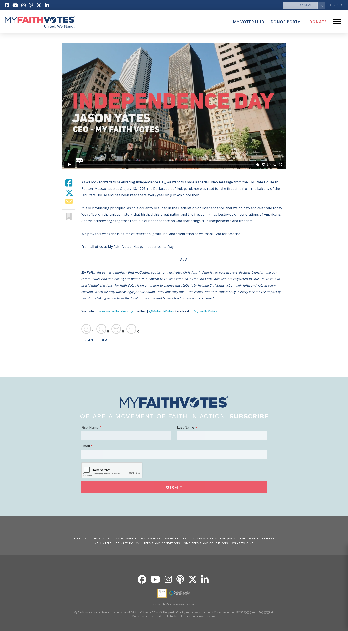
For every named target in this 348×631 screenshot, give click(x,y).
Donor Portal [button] (287, 21)
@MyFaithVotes (162, 311)
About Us (79, 538)
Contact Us (100, 538)
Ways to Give (242, 543)
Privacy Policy (128, 543)
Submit (174, 487)
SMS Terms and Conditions (206, 543)
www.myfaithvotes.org (115, 311)
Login (334, 5)
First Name (90, 427)
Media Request (176, 538)
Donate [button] (318, 21)
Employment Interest (257, 538)
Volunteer (103, 543)
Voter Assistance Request (214, 538)
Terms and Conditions (162, 543)
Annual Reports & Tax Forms (137, 538)
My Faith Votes (205, 311)
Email (85, 446)
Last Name (185, 427)
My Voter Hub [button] (248, 21)
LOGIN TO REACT (96, 339)
